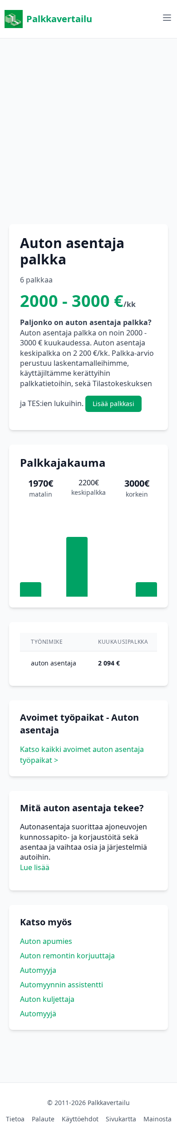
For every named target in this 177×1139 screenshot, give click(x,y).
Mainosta (157, 1119)
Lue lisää (34, 867)
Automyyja (38, 970)
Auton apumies (46, 941)
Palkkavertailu (59, 19)
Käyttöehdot (80, 1119)
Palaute (43, 1119)
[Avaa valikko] (167, 17)
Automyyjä (38, 1014)
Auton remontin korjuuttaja (67, 956)
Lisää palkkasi (113, 403)
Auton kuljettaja (47, 999)
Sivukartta (121, 1119)
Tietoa (15, 1119)
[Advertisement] (88, 126)
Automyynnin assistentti (61, 985)
